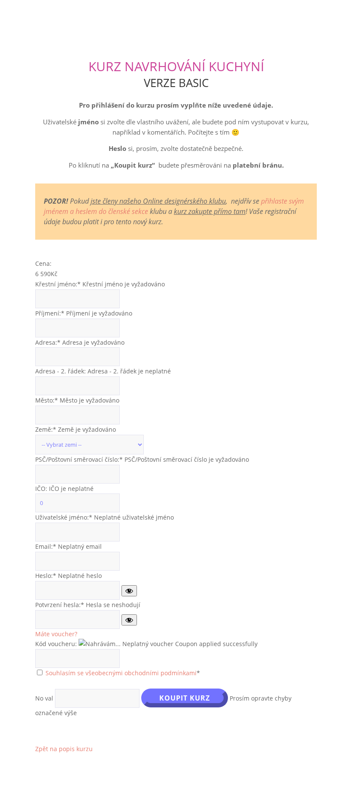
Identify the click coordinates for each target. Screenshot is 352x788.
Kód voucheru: (56, 644)
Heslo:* (45, 575)
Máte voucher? (56, 634)
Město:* (47, 400)
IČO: (42, 488)
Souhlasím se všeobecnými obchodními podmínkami (121, 673)
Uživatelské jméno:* (63, 517)
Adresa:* (48, 342)
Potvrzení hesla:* (59, 605)
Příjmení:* (49, 313)
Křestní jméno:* (58, 284)
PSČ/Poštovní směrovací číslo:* (79, 459)
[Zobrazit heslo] (129, 590)
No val (44, 698)
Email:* (45, 546)
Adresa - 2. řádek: (61, 371)
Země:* (46, 429)
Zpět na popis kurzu (64, 749)
